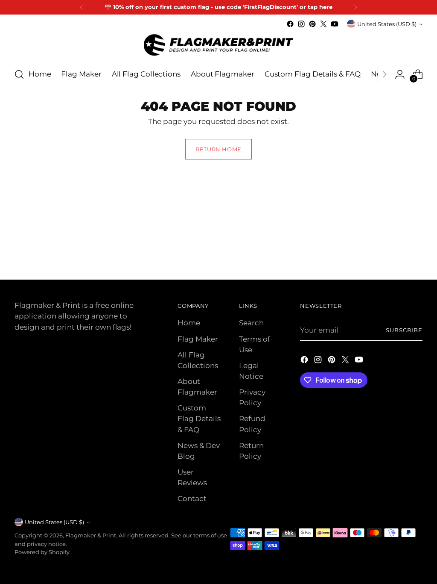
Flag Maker (198, 339)
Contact (192, 498)
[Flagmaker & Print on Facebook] (290, 24)
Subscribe (404, 330)
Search (251, 323)
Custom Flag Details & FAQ (199, 419)
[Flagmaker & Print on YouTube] (334, 24)
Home (189, 323)
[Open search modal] (19, 74)
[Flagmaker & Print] (218, 45)
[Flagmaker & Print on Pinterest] (312, 24)
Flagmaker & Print (90, 535)
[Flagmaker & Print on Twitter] (323, 24)
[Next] (355, 7)
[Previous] (81, 7)
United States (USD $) (387, 24)
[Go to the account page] (399, 74)
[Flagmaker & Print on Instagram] (301, 24)
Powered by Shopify (42, 552)
